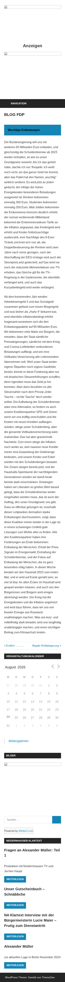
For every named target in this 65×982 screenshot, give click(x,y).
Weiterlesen (15, 879)
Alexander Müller (18, 946)
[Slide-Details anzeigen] (32, 73)
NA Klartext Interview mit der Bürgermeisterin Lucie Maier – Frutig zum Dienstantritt (30, 920)
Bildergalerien (19, 741)
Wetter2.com (26, 830)
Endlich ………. (15, 645)
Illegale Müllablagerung (45, 645)
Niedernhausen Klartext (24, 840)
